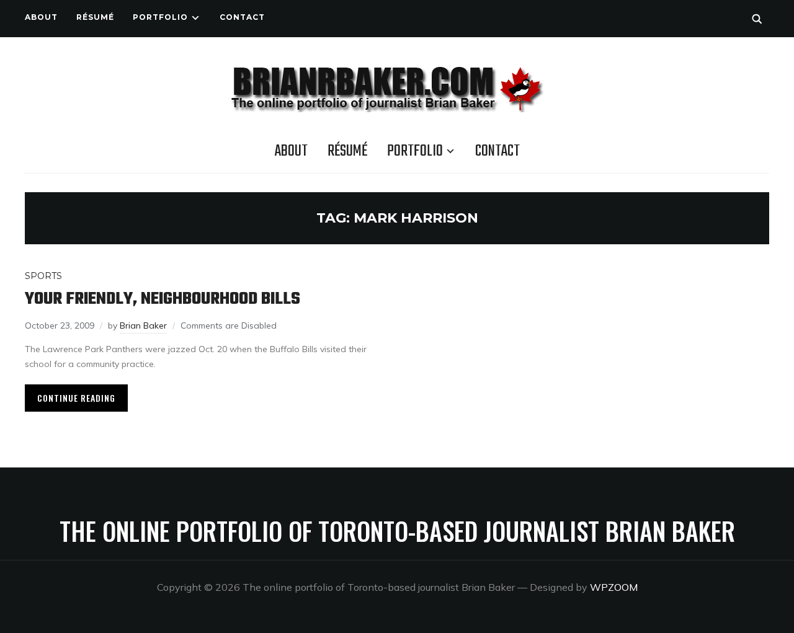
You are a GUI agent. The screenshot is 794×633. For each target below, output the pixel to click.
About (41, 17)
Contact (242, 17)
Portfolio (160, 17)
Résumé (95, 17)
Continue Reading (76, 397)
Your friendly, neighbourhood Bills (162, 299)
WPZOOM (614, 587)
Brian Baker (143, 325)
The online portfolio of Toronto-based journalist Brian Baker (397, 530)
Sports (43, 275)
